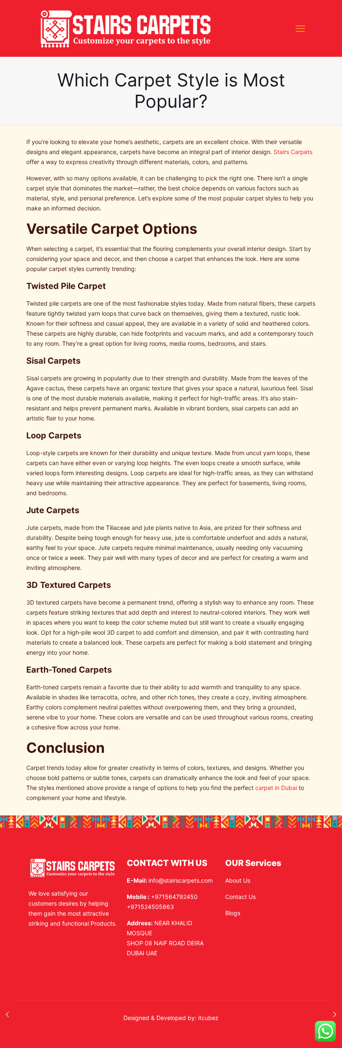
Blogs (232, 912)
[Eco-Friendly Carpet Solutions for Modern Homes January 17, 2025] (334, 1014)
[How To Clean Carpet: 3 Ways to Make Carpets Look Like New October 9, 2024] (7, 1014)
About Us (237, 880)
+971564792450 (174, 896)
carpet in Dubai (276, 787)
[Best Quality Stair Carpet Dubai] (126, 28)
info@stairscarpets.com (180, 880)
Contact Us (240, 896)
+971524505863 (150, 906)
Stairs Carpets (293, 151)
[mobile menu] (300, 28)
